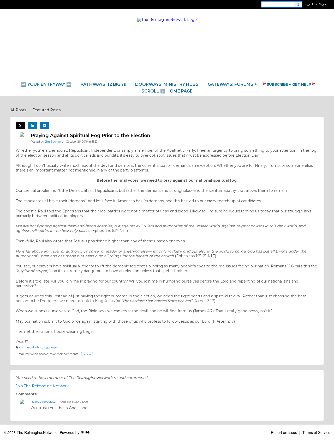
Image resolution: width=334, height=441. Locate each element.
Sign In (324, 4)
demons (24, 347)
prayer (53, 347)
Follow (87, 354)
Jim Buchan (53, 141)
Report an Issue (284, 432)
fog (46, 347)
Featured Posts (46, 110)
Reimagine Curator (43, 401)
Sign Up (311, 4)
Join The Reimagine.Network (42, 386)
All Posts (18, 110)
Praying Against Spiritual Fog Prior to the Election (90, 135)
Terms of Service (316, 432)
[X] (20, 125)
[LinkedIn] (32, 125)
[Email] (44, 125)
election (37, 347)
